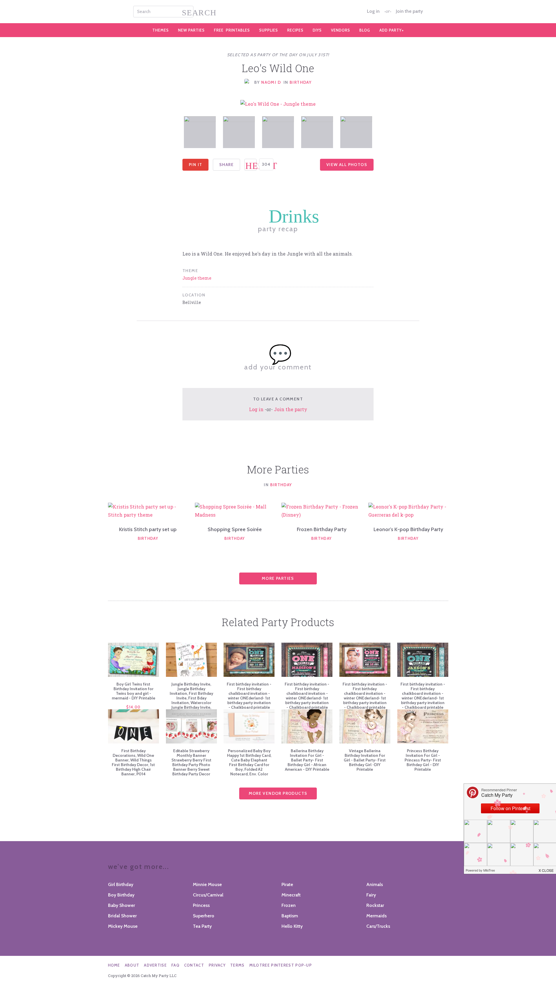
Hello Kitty (292, 926)
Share (226, 164)
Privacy (217, 965)
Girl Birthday (120, 884)
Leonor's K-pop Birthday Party (408, 529)
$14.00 (133, 707)
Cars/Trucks (378, 926)
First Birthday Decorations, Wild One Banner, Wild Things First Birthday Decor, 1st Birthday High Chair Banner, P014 (133, 762)
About (132, 965)
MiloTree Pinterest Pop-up (280, 965)
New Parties (191, 30)
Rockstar (375, 905)
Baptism (289, 915)
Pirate (287, 884)
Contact (194, 965)
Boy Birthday (121, 895)
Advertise (155, 965)
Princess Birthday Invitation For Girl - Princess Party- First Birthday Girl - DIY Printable (423, 760)
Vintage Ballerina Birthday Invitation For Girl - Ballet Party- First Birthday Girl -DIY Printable (365, 760)
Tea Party (202, 926)
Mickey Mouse (123, 926)
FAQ (175, 965)
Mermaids (376, 915)
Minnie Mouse (207, 884)
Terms (237, 965)
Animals (374, 884)
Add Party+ (391, 30)
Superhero (203, 915)
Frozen (288, 905)
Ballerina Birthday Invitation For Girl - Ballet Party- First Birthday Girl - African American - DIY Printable (307, 760)
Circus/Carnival (208, 895)
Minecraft (291, 895)
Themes (160, 30)
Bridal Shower (122, 915)
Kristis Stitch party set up (148, 529)
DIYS (317, 30)
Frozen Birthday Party (321, 529)
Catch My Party (278, 11)
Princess (201, 905)
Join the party (409, 11)
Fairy (371, 895)
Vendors (340, 30)
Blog (364, 30)
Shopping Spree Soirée (235, 529)
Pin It (195, 164)
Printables (232, 30)
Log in (373, 11)
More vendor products (278, 793)
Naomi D (271, 82)
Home (114, 965)
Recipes (295, 30)
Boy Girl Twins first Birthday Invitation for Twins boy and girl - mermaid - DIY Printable (133, 691)
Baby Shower (121, 905)
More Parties (278, 578)
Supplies (268, 30)
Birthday (301, 82)
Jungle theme (196, 278)
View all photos (346, 164)
